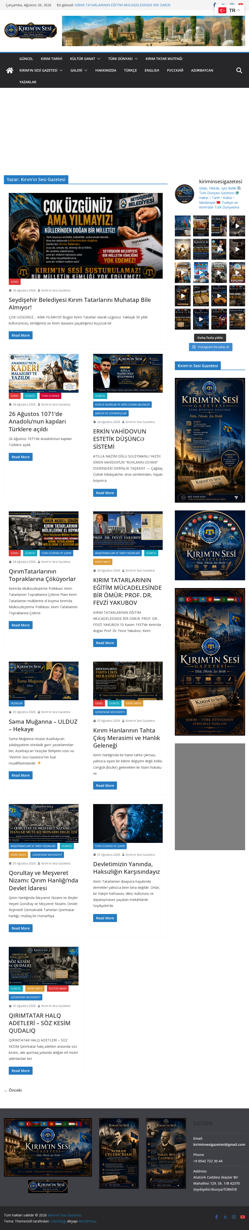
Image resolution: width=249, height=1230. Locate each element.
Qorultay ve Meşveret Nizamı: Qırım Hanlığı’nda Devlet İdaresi (43, 880)
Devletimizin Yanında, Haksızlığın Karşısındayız (126, 867)
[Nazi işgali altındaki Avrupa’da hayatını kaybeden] (183, 319)
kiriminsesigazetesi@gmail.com (219, 1144)
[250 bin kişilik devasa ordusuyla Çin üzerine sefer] (237, 319)
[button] (97, 58)
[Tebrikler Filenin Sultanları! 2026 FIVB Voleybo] (219, 319)
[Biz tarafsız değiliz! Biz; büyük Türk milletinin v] (201, 249)
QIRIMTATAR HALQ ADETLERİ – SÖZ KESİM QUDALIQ (40, 1022)
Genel (15, 281)
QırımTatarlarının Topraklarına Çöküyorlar (42, 575)
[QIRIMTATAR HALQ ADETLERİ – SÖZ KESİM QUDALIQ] (44, 966)
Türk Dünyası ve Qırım (56, 553)
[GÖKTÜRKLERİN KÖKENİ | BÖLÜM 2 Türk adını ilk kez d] (201, 319)
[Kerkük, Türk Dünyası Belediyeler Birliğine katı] (237, 272)
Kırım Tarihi (51, 58)
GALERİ (76, 70)
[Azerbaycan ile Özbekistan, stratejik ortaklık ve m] (183, 226)
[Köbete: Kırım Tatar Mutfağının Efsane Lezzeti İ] (219, 295)
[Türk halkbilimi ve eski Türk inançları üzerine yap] (183, 249)
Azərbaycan (202, 70)
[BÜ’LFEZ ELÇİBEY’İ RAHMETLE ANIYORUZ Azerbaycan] (237, 226)
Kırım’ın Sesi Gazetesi (38, 70)
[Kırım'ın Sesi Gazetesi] (10, 70)
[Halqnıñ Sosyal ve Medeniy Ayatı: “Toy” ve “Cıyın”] (201, 226)
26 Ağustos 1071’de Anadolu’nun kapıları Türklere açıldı (37, 421)
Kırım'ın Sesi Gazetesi (55, 290)
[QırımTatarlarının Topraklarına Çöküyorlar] (44, 530)
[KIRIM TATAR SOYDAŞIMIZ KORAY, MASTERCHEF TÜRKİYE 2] (219, 249)
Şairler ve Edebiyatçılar (111, 413)
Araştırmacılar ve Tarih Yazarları (117, 553)
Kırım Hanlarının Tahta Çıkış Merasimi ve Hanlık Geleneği (126, 737)
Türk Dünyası (120, 58)
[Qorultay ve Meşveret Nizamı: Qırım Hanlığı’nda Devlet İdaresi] (44, 823)
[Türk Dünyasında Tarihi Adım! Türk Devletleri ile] (201, 272)
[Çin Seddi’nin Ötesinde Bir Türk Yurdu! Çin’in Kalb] (183, 272)
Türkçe (130, 70)
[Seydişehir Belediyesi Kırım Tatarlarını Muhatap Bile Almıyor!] (86, 235)
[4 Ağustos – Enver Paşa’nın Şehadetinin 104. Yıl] (237, 249)
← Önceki (13, 1090)
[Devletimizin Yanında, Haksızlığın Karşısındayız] (128, 823)
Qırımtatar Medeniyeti (110, 712)
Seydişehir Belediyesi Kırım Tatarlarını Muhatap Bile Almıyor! (80, 303)
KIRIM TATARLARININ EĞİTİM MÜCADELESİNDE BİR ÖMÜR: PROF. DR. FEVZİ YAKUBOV (127, 591)
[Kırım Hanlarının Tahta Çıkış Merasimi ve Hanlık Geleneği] (128, 681)
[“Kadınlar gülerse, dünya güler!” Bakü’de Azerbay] (219, 226)
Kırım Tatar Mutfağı (164, 58)
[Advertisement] (124, 124)
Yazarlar (27, 82)
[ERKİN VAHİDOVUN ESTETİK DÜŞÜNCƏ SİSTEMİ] (128, 373)
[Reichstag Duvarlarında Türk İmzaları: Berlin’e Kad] (237, 295)
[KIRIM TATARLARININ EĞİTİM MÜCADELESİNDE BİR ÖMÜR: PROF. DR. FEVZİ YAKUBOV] (128, 530)
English (152, 70)
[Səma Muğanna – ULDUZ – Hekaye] (44, 681)
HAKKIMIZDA (105, 70)
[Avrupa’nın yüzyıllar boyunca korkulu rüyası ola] (219, 272)
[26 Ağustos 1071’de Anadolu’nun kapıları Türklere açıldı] (44, 373)
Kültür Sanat (82, 58)
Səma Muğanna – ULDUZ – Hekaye (43, 725)
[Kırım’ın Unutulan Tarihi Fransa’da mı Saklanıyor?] (201, 295)
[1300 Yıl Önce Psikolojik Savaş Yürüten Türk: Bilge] (183, 295)
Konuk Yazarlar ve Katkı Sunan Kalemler (122, 404)
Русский (175, 70)
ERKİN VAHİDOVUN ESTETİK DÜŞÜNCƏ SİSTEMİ (119, 438)
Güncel (26, 58)
